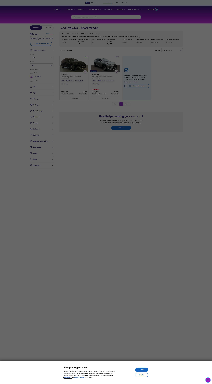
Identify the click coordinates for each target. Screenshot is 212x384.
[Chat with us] (208, 380)
